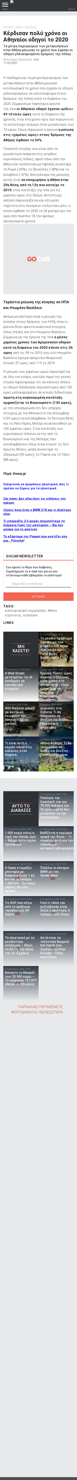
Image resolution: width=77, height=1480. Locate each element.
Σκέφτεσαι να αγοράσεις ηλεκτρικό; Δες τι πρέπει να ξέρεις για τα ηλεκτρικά (36, 486)
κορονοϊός (13, 615)
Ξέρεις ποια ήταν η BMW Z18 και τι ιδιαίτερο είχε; (37, 512)
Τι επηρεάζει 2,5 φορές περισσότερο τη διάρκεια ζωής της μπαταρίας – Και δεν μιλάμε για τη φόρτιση (34, 525)
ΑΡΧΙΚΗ (8, 27)
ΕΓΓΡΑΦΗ (38, 596)
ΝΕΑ (19, 27)
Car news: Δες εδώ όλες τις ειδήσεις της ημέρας (34, 501)
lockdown (30, 615)
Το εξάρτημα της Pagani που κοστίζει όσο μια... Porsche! (35, 538)
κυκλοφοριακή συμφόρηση (25, 610)
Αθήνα (52, 610)
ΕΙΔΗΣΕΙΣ (31, 27)
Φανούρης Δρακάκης (17, 59)
